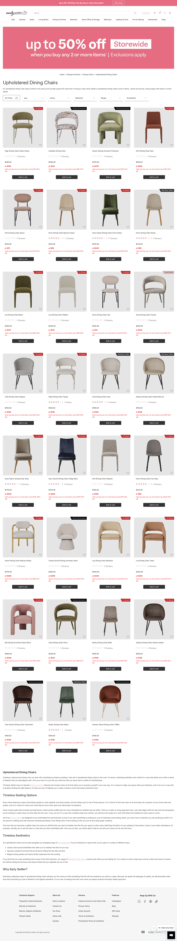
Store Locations (59, 901)
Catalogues (116, 901)
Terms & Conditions (86, 916)
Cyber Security (84, 911)
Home (62, 74)
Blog (114, 906)
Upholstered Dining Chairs (106, 74)
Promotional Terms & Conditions (91, 921)
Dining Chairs (88, 74)
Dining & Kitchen (73, 74)
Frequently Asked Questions (30, 901)
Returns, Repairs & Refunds (30, 911)
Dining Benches (64, 843)
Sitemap (115, 916)
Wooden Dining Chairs (77, 859)
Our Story (56, 911)
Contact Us (146, 13)
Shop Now (119, 3)
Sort (25, 98)
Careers (56, 921)
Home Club (57, 916)
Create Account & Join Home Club (91, 901)
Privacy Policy (84, 906)
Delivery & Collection (27, 906)
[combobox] (85, 13)
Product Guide (25, 916)
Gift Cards (116, 911)
